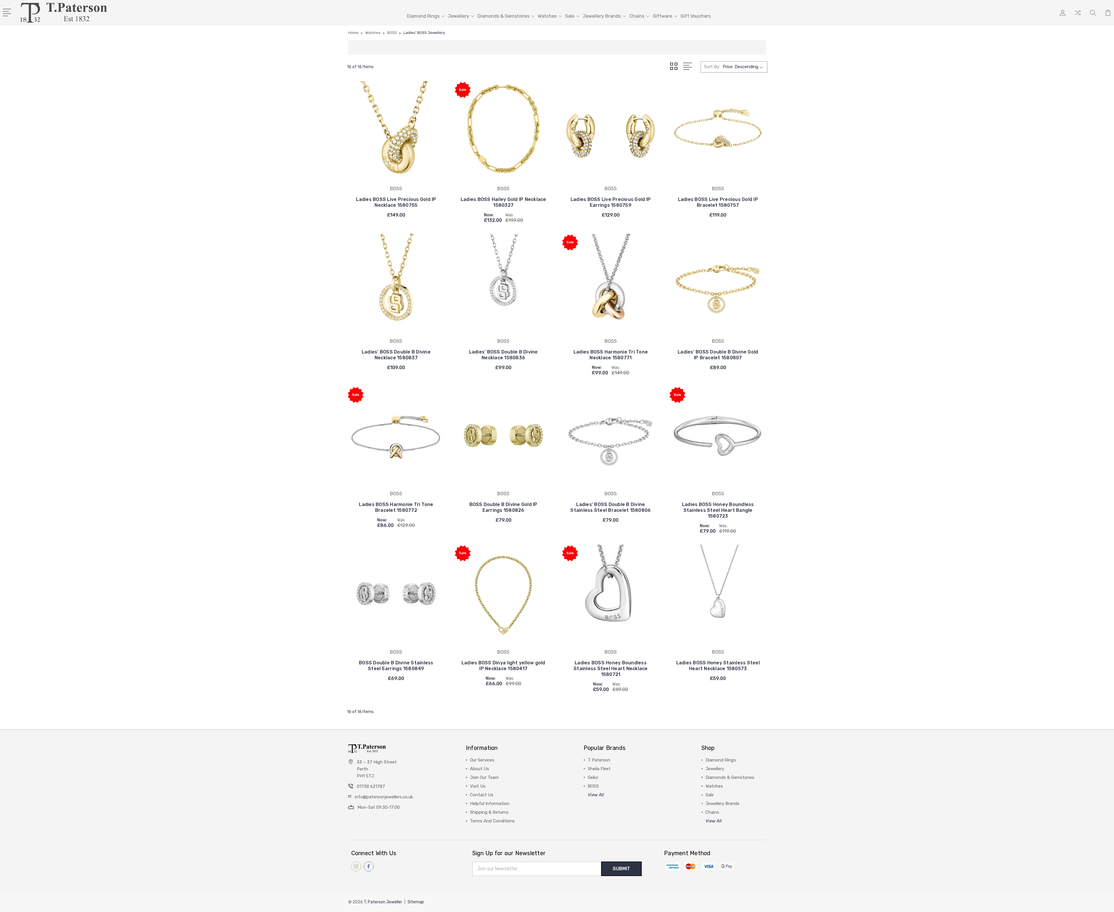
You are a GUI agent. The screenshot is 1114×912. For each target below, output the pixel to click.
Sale (569, 16)
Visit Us (478, 786)
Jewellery (458, 16)
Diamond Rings (423, 16)
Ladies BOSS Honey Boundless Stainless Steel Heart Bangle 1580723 (718, 510)
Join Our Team (484, 777)
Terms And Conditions (492, 821)
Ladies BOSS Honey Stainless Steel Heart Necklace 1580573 (718, 665)
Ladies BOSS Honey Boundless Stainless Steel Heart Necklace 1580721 (611, 668)
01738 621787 (371, 786)
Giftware (662, 16)
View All (596, 794)
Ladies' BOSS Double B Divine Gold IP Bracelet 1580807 (718, 354)
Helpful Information (489, 803)
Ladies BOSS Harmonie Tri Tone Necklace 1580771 (611, 354)
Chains (636, 16)
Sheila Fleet (599, 768)
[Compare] (1078, 16)
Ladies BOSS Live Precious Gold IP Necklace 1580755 (396, 202)
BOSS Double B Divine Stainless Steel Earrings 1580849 (396, 665)
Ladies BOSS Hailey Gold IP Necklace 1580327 (503, 202)
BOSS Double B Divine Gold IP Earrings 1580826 (503, 507)
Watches (547, 16)
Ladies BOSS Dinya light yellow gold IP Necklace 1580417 (503, 665)
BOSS (593, 786)
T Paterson (599, 760)
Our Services (482, 760)
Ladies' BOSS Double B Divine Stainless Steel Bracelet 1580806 (610, 507)
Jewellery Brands (602, 16)
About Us (479, 768)
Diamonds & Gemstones (503, 16)
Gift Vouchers (696, 16)
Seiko (593, 777)
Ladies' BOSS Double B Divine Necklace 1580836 (503, 354)
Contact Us (481, 794)
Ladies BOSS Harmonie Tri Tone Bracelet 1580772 (396, 507)
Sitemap (416, 902)
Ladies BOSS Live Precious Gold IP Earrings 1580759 (611, 202)
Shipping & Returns (489, 812)
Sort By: (712, 66)
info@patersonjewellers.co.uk (384, 796)
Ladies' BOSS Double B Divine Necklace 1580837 (396, 354)
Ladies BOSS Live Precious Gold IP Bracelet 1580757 (718, 202)
